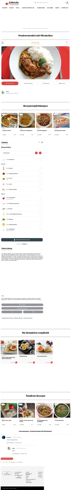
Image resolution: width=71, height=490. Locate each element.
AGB (27, 477)
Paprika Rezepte (19, 318)
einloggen (13, 462)
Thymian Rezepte (28, 318)
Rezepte (4, 7)
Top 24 (18, 7)
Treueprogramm (18, 472)
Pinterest (40, 473)
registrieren (20, 462)
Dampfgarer (41, 7)
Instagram (40, 476)
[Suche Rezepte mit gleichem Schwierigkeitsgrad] (68, 42)
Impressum (28, 480)
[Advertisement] (35, 376)
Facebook (40, 472)
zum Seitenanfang (7, 473)
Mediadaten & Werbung (29, 474)
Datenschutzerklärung (30, 479)
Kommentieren (11, 442)
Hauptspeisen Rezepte (8, 318)
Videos (57, 7)
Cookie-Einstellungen (19, 477)
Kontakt (27, 472)
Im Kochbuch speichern (22, 308)
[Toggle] (66, 3)
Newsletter (17, 473)
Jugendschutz (29, 482)
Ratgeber (50, 7)
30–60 (2, 42)
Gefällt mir (19, 442)
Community (64, 7)
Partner (27, 476)
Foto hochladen (22, 304)
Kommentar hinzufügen (7, 458)
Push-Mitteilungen (18, 475)
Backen (11, 7)
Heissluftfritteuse (28, 7)
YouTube (40, 475)
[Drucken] (33, 312)
